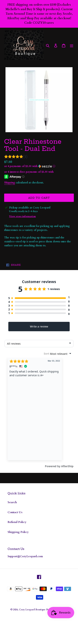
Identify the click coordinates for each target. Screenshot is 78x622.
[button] (29, 166)
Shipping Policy (18, 532)
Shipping (9, 182)
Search (12, 502)
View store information (22, 216)
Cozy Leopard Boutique (32, 609)
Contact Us (15, 512)
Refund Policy (17, 522)
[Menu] (72, 45)
